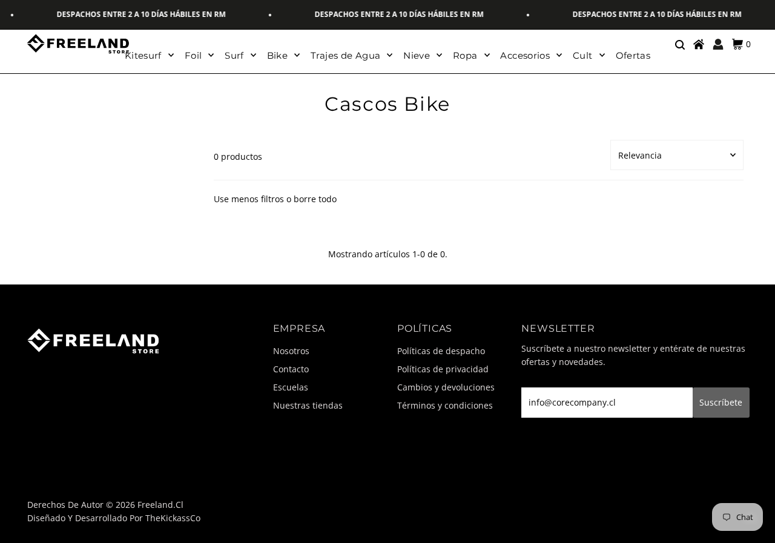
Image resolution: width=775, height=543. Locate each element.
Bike (277, 55)
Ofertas (633, 55)
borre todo (315, 199)
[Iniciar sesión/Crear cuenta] (718, 44)
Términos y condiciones (445, 405)
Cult (583, 55)
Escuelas (290, 387)
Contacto (291, 369)
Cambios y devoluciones (446, 387)
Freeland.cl (160, 504)
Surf (234, 55)
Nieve (416, 55)
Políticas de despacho (441, 351)
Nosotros (291, 351)
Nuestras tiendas (308, 405)
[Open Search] (679, 44)
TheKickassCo (172, 518)
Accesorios (525, 55)
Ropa (465, 55)
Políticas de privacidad (443, 369)
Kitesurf (143, 55)
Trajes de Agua (345, 55)
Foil (193, 55)
